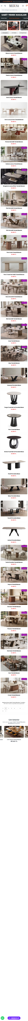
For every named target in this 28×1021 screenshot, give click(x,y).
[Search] (25, 10)
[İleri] (5, 711)
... (17, 708)
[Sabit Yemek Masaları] (14, 25)
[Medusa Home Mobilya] (14, 6)
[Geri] (3, 708)
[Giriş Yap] (23, 5)
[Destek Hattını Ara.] (5, 5)
